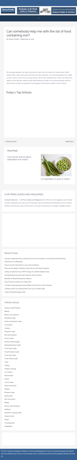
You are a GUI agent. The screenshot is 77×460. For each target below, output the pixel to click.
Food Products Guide (12, 352)
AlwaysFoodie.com (11, 200)
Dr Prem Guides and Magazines (31, 200)
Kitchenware (9, 375)
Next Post (70, 141)
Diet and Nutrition (11, 335)
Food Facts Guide (11, 348)
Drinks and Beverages (12, 342)
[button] (38, 3)
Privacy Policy (53, 453)
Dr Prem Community (52, 451)
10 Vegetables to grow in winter (55, 179)
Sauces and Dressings (12, 406)
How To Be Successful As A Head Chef (18, 282)
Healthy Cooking (10, 369)
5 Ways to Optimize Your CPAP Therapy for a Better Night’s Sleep (27, 272)
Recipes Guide (10, 392)
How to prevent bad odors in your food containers (22, 265)
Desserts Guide (10, 331)
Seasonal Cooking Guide (13, 413)
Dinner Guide (9, 338)
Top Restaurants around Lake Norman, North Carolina (23, 275)
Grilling (7, 365)
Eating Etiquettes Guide (13, 345)
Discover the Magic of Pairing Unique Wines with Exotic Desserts (27, 268)
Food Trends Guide (11, 359)
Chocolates (8, 325)
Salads (7, 402)
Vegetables (8, 426)
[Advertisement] (39, 56)
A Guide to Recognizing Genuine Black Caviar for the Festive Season (28, 285)
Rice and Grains (10, 399)
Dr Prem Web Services (10, 453)
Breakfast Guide (10, 318)
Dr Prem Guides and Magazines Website (15, 451)
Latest (7, 379)
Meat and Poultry (10, 386)
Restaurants (9, 396)
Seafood (7, 409)
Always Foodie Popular (12, 308)
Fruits (6, 362)
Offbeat (7, 389)
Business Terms (32, 453)
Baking (7, 311)
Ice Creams (8, 372)
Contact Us (63, 206)
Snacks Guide (9, 416)
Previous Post (10, 141)
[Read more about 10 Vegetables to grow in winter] (56, 165)
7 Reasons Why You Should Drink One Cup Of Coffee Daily (25, 289)
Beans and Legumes (12, 315)
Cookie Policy (42, 453)
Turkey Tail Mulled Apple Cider (15, 292)
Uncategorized (10, 423)
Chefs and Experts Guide (13, 321)
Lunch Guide (9, 382)
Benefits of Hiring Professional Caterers (18, 278)
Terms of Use (22, 453)
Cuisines (7, 328)
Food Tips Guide (10, 355)
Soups (7, 419)
